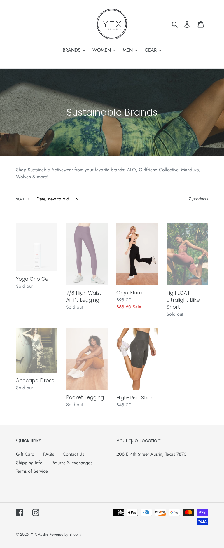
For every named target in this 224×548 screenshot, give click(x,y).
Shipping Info (29, 462)
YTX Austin (39, 534)
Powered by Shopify (65, 534)
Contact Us (73, 454)
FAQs (48, 454)
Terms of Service (32, 471)
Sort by (23, 199)
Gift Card (25, 454)
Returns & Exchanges (71, 462)
